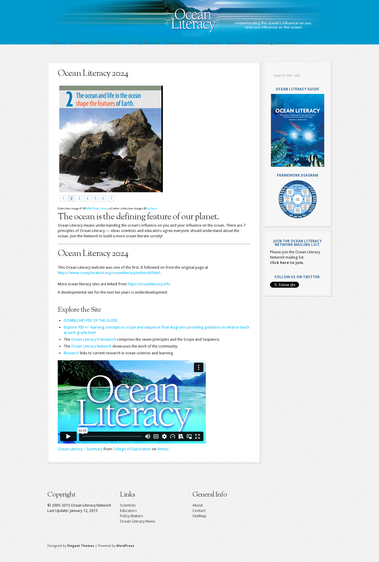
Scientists (81, 42)
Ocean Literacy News (137, 521)
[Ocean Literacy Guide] (297, 130)
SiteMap (199, 516)
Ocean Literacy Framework (93, 339)
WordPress (125, 546)
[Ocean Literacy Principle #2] (110, 191)
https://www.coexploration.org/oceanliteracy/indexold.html (109, 272)
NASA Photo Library (96, 208)
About (197, 505)
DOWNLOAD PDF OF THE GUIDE (91, 320)
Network (210, 42)
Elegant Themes (80, 546)
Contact (198, 510)
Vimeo (162, 449)
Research (238, 42)
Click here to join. (287, 262)
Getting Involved (276, 42)
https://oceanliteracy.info (149, 284)
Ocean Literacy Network (91, 346)
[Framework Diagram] (297, 199)
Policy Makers (144, 42)
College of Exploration (132, 449)
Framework (179, 42)
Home (58, 42)
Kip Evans (152, 208)
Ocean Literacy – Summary (80, 449)
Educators (110, 42)
